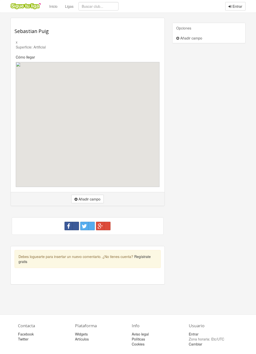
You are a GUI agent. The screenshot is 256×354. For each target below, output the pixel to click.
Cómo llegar (25, 57)
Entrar (237, 6)
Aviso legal (140, 334)
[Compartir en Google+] (103, 226)
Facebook (26, 334)
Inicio (53, 6)
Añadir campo (190, 38)
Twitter (23, 339)
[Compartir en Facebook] (71, 226)
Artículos (82, 339)
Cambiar (195, 344)
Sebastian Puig (31, 31)
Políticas (138, 339)
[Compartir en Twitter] (87, 226)
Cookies (138, 344)
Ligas (69, 6)
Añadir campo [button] (89, 199)
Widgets (81, 334)
